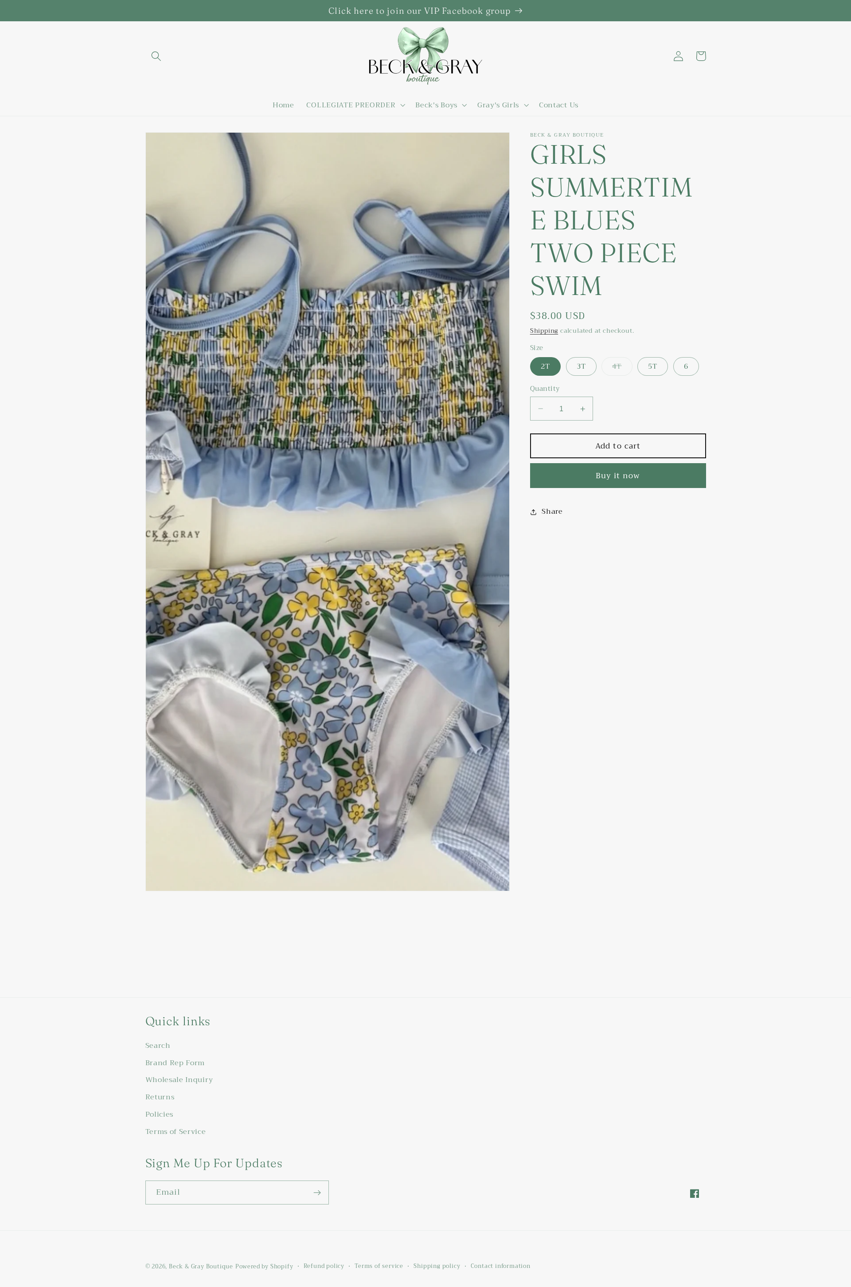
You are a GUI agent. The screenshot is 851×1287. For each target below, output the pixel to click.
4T (622, 367)
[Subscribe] (317, 1192)
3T (581, 366)
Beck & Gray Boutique (201, 1266)
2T (545, 366)
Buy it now (618, 475)
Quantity (545, 389)
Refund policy (324, 1266)
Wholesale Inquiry (179, 1080)
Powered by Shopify (264, 1266)
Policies (159, 1114)
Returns (160, 1097)
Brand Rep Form (175, 1063)
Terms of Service (175, 1132)
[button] (156, 56)
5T (652, 366)
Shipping (544, 330)
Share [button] (552, 511)
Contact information (501, 1266)
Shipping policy (437, 1266)
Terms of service (379, 1266)
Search (158, 1046)
